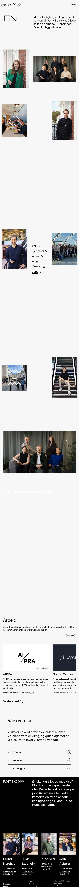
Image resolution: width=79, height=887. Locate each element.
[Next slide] (73, 635)
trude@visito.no (28, 871)
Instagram (31, 883)
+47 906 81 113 (46, 864)
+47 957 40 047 (28, 869)
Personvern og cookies (35, 886)
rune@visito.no (46, 867)
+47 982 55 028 (9, 869)
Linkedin (30, 881)
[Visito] (12, 5)
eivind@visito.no (9, 871)
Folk (4, 881)
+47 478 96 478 (65, 869)
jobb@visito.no (42, 793)
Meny (73, 4)
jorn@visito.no (64, 871)
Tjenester (6, 884)
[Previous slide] (68, 635)
